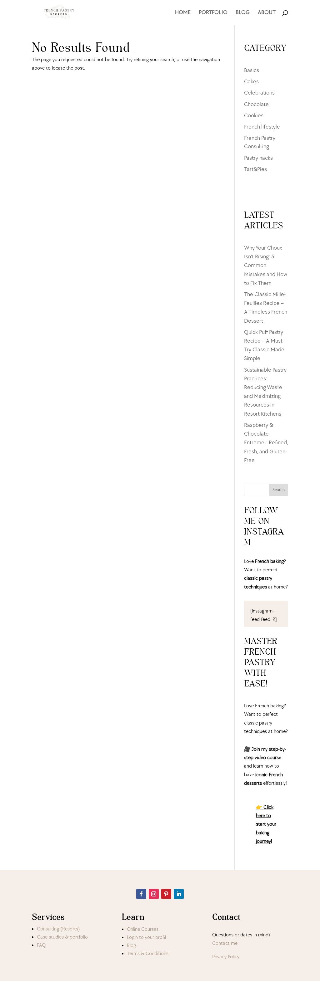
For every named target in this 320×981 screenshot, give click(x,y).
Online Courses (142, 929)
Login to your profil (146, 937)
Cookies (253, 115)
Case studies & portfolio (62, 937)
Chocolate (256, 104)
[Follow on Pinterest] (166, 894)
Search (278, 489)
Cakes (251, 81)
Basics (251, 70)
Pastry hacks (258, 158)
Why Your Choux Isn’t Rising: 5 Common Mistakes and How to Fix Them (265, 265)
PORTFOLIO (213, 13)
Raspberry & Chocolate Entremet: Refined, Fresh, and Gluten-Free (266, 443)
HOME (183, 13)
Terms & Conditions (147, 954)
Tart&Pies (255, 169)
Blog (131, 946)
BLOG (243, 13)
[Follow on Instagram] (154, 894)
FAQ (41, 945)
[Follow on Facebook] (141, 894)
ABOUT (267, 13)
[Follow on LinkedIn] (179, 894)
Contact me (225, 943)
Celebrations (259, 93)
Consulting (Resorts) (58, 929)
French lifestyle (262, 127)
